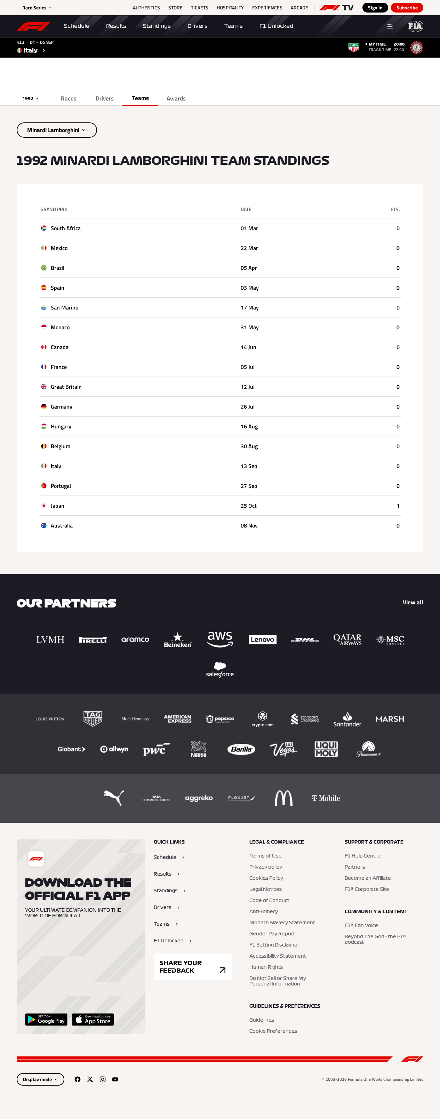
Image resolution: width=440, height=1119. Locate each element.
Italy (56, 466)
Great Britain (66, 387)
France (59, 367)
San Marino (64, 307)
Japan (57, 505)
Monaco (60, 327)
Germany (61, 406)
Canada (60, 347)
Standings (157, 26)
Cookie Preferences (273, 1031)
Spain (57, 287)
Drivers (197, 26)
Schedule (76, 26)
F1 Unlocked (276, 26)
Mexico (59, 248)
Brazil (57, 268)
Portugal (61, 486)
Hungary (61, 426)
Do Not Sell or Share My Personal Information (277, 981)
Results (116, 26)
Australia (62, 525)
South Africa (66, 228)
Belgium (60, 446)
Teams (233, 26)
